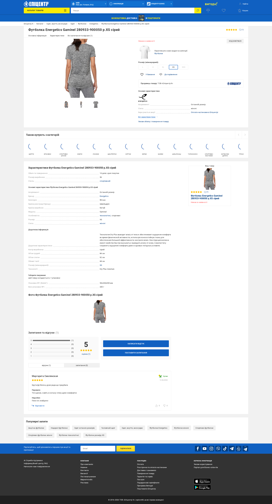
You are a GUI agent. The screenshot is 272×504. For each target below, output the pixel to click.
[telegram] (232, 448)
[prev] (238, 135)
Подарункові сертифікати (148, 483)
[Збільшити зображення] (130, 43)
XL (163, 67)
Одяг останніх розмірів (84, 428)
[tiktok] (225, 448)
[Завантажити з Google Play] (202, 487)
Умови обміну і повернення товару (153, 121)
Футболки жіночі (181, 428)
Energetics (104, 196)
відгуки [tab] (45, 365)
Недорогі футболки (59, 428)
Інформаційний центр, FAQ (36, 463)
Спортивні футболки (204, 428)
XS (173, 67)
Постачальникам (88, 477)
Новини (83, 467)
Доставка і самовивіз (146, 470)
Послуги (140, 479)
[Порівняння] (208, 10)
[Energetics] (145, 98)
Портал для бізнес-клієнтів (206, 467)
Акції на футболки (36, 428)
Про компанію (86, 464)
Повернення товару (145, 473)
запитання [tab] (80, 365)
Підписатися (125, 448)
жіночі (102, 223)
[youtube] (204, 448)
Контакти (84, 470)
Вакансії (84, 473)
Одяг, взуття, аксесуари (132, 428)
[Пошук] (197, 10)
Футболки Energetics (158, 428)
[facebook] (198, 448)
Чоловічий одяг (108, 428)
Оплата (140, 464)
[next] (245, 135)
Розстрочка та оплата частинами (152, 467)
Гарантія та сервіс (145, 477)
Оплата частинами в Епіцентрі (204, 112)
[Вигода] (211, 4)
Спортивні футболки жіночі (40, 435)
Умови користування (203, 464)
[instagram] (211, 448)
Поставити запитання (136, 353)
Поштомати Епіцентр (146, 489)
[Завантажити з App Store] (202, 481)
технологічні (105, 216)
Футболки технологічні (69, 435)
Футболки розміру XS (95, 435)
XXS (183, 67)
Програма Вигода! (145, 486)
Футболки (158, 53)
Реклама (84, 483)
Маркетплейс (86, 479)
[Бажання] (224, 10)
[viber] (218, 448)
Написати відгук (136, 344)
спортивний (105, 181)
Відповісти (39, 406)
